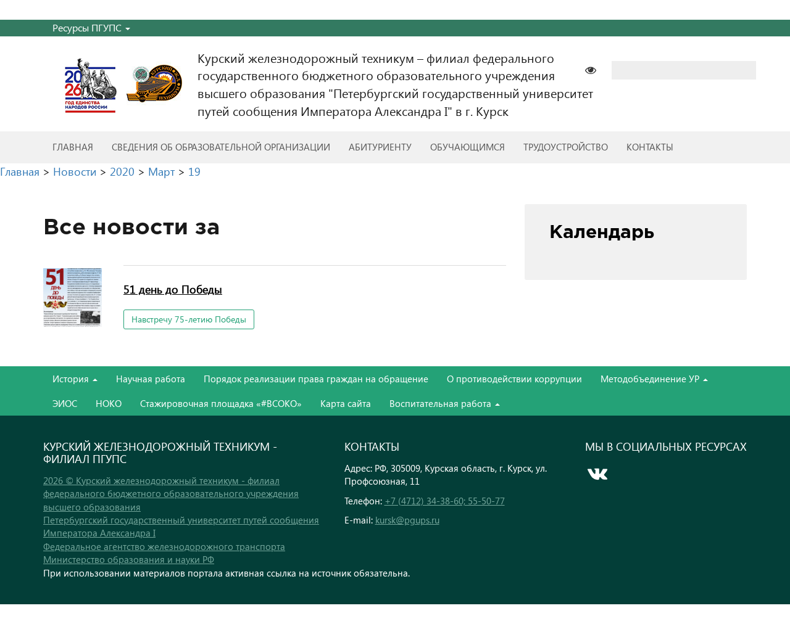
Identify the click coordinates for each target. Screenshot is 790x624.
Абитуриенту (380, 147)
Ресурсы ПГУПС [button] (88, 27)
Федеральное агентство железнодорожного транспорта (164, 546)
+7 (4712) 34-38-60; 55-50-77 (445, 501)
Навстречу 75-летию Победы (188, 319)
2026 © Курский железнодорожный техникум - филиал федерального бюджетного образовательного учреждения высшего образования (171, 493)
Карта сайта (345, 403)
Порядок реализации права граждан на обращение (316, 378)
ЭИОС (64, 403)
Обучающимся (467, 147)
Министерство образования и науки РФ (128, 559)
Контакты (649, 147)
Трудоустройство (565, 147)
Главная (72, 147)
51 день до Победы (172, 289)
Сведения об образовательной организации (221, 147)
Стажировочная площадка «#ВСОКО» (221, 403)
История (71, 378)
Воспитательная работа (441, 403)
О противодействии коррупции (514, 378)
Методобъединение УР (651, 378)
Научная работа (150, 378)
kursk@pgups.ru (407, 520)
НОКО (109, 403)
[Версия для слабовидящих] (597, 68)
